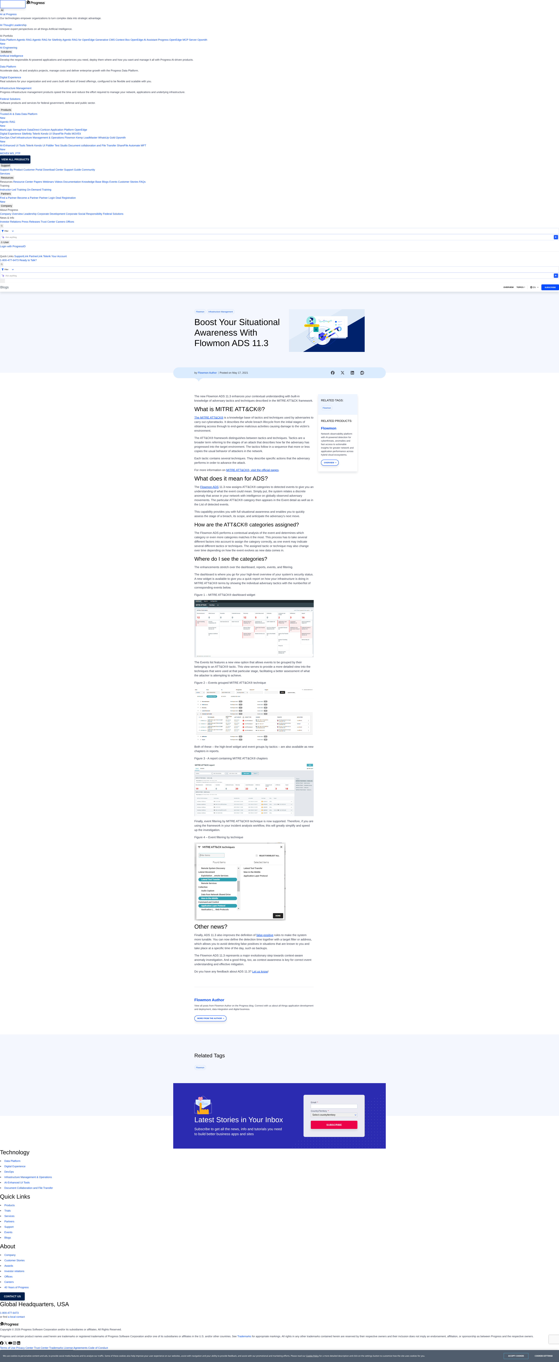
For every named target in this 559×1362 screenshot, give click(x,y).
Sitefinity (27, 133)
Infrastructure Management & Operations (40, 137)
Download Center (53, 169)
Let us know (260, 971)
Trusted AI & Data (10, 114)
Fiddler (50, 145)
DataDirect (33, 129)
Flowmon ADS (209, 487)
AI (2, 10)
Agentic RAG (24, 39)
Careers (60, 221)
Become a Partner (27, 197)
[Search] (1, 226)
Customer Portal (32, 169)
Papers (38, 181)
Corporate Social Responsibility (84, 213)
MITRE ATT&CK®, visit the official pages (252, 470)
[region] (279, 1356)
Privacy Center (24, 1347)
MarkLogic (6, 129)
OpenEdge (81, 129)
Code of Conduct (98, 1347)
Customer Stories (128, 181)
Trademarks (244, 1336)
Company (6, 205)
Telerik (36, 133)
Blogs (105, 181)
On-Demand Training (39, 189)
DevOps (4, 137)
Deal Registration (38, 199)
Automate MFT (73, 147)
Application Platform (62, 129)
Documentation (72, 181)
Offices (70, 221)
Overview (508, 287)
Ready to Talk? (28, 260)
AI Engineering (8, 47)
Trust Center (48, 221)
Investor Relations (10, 221)
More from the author (209, 1018)
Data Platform (8, 39)
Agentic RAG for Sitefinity (47, 39)
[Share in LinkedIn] (352, 372)
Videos (59, 181)
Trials (7, 1210)
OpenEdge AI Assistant (144, 39)
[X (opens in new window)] (6, 1343)
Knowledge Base (91, 181)
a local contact (16, 1316)
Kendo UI (46, 133)
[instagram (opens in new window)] (15, 1343)
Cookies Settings (544, 1356)
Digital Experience (10, 77)
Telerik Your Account (55, 256)
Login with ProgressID (13, 246)
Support (5, 165)
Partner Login (47, 197)
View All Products (15, 159)
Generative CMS (105, 39)
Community (88, 169)
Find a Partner (8, 197)
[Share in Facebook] (332, 372)
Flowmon (70, 137)
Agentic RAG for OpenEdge (78, 39)
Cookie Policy (312, 1356)
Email (314, 1102)
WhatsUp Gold (106, 137)
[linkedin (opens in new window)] (18, 1343)
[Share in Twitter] (342, 372)
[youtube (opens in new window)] (10, 1343)
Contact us (12, 1296)
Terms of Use (7, 1347)
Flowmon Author (207, 372)
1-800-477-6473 (9, 260)
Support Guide (72, 169)
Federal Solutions (10, 99)
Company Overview (11, 213)
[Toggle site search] (1, 264)
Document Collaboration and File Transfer (28, 1187)
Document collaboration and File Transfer (92, 145)
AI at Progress (8, 14)
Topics (519, 287)
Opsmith (103, 41)
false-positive (264, 935)
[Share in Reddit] (362, 372)
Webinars (48, 181)
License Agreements (75, 1347)
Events (113, 181)
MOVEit (76, 133)
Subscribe (550, 287)
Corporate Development (51, 213)
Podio (67, 133)
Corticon (45, 129)
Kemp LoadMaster (86, 137)
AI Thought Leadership (13, 25)
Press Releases (31, 221)
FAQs (142, 181)
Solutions (6, 51)
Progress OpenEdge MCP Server (177, 39)
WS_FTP (15, 153)
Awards (8, 1265)
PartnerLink (35, 256)
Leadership (30, 213)
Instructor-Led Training (13, 189)
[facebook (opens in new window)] (2, 1343)
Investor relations (14, 1271)
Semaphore (19, 129)
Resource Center (23, 181)
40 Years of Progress (16, 1287)
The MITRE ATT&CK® (208, 417)
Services (5, 173)
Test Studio (61, 145)
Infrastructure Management (15, 88)
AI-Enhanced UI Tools (12, 145)
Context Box (122, 39)
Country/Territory (319, 1111)
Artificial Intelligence (11, 55)
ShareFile (58, 133)
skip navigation (12, 4)
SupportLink (21, 256)
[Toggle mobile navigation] (2, 281)
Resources (7, 177)
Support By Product (11, 169)
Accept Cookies (516, 1356)
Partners (6, 193)
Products (6, 109)
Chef (13, 137)
